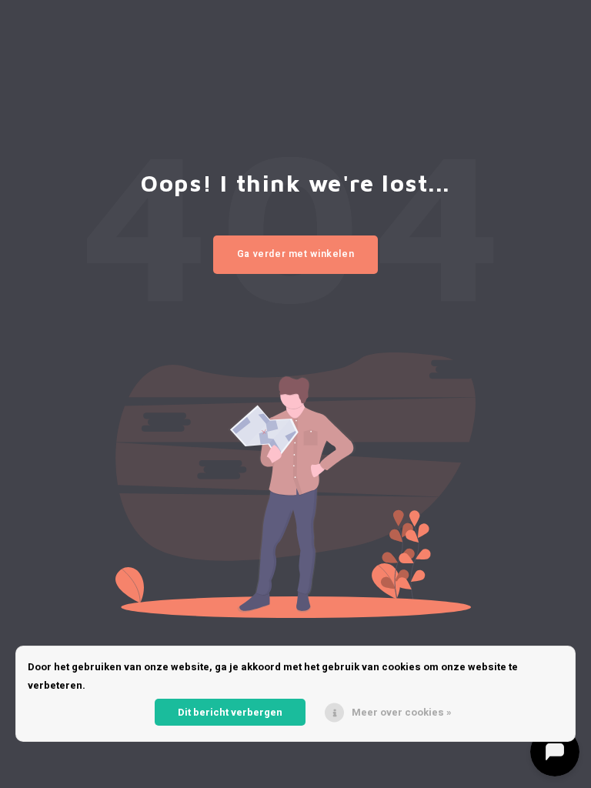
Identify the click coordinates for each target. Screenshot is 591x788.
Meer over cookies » (402, 712)
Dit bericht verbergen (230, 712)
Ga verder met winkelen (296, 254)
